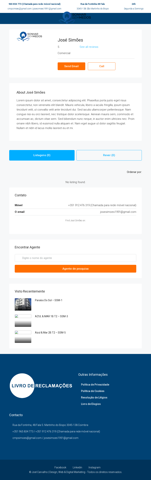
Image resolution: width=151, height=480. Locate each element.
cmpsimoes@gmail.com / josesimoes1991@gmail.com (45, 437)
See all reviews (89, 47)
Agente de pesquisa (75, 268)
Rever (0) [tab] (109, 155)
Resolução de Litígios (94, 397)
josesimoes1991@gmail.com (118, 212)
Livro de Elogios (91, 403)
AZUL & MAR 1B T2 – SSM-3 (51, 316)
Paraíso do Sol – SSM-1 (48, 300)
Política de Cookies (92, 391)
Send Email (71, 66)
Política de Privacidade (95, 384)
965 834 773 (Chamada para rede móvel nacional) (34, 4)
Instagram (94, 467)
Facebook (60, 467)
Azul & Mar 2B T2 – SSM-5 (50, 332)
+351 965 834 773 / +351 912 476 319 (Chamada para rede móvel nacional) (56, 431)
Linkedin (77, 467)
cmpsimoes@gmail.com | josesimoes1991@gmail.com (34, 8)
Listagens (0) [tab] (41, 155)
